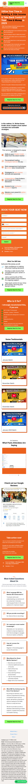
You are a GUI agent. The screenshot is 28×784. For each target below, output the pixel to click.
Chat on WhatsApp (22, 781)
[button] (26, 3)
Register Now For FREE (15, 3)
